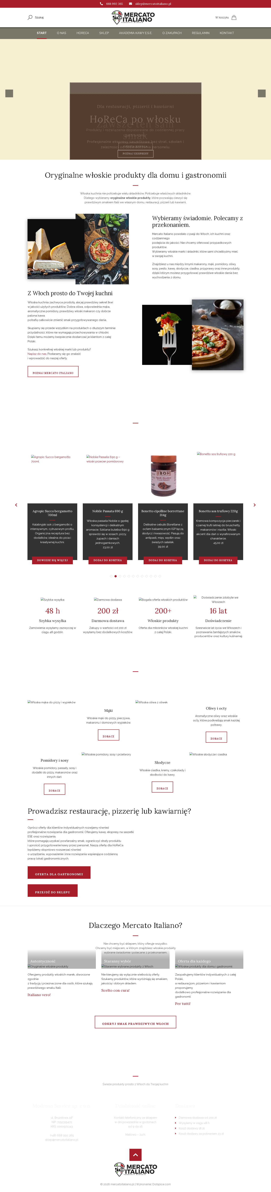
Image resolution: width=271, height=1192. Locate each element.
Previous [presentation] (10, 93)
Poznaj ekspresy (136, 146)
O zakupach (172, 33)
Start (42, 33)
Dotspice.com (161, 1184)
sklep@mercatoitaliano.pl (153, 4)
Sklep (104, 33)
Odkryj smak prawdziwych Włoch (135, 1024)
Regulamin (200, 33)
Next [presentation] (263, 93)
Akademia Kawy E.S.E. (135, 33)
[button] (111, 576)
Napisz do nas (37, 354)
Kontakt (227, 33)
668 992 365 (114, 4)
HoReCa (83, 33)
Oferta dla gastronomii (59, 874)
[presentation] (16, 505)
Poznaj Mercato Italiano (53, 373)
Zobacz (108, 736)
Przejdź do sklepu (52, 892)
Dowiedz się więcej (52, 560)
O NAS (61, 33)
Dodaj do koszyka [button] (107, 560)
